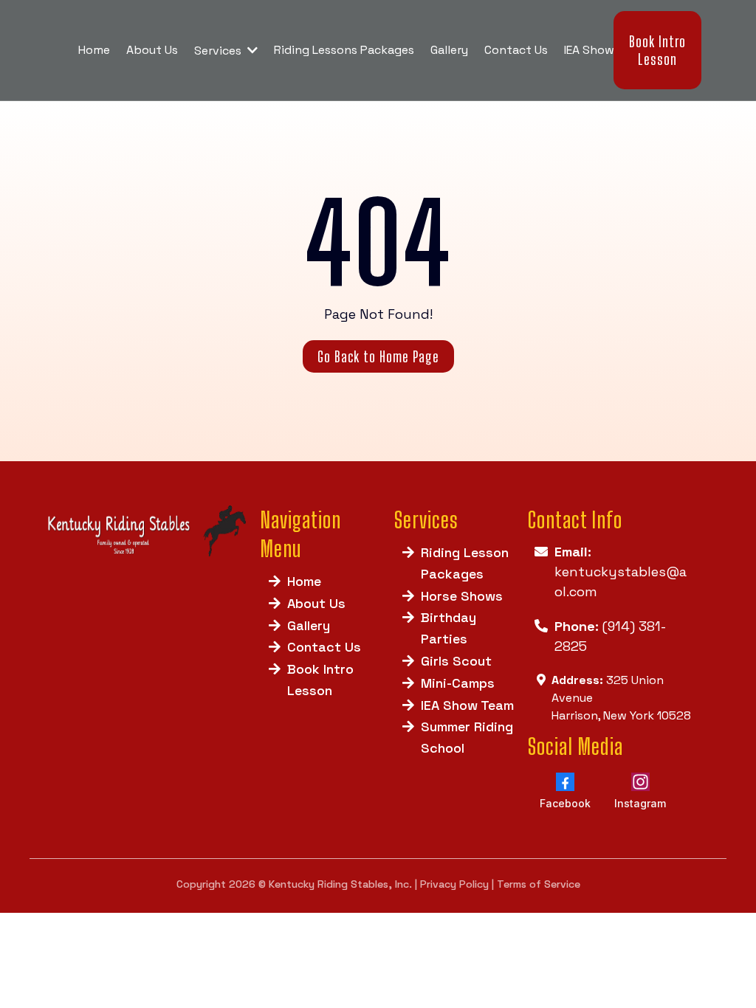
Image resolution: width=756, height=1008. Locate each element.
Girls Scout (456, 660)
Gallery (308, 625)
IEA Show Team (467, 705)
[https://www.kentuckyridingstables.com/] (145, 531)
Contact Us (324, 646)
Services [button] (219, 50)
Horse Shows (462, 595)
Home (304, 581)
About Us (316, 603)
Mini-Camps (458, 682)
